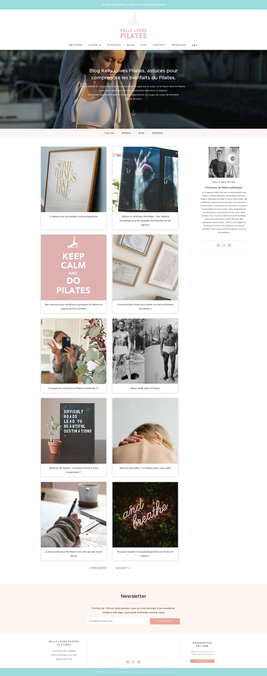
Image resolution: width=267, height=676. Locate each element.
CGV (140, 672)
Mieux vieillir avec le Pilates (145, 388)
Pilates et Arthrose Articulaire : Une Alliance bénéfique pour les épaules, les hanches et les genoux (145, 220)
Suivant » (123, 568)
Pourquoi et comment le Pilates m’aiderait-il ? (74, 388)
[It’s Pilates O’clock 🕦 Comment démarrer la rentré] (124, 646)
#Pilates (126, 133)
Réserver (179, 45)
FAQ (143, 45)
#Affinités (157, 133)
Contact (159, 45)
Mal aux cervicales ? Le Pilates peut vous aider (145, 468)
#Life (141, 133)
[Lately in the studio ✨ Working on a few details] (158, 646)
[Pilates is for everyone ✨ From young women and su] (141, 646)
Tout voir (109, 133)
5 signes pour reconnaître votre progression (73, 216)
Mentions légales (127, 672)
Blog (131, 45)
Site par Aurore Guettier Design (159, 672)
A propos (114, 45)
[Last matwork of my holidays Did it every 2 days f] (107, 646)
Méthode (75, 45)
